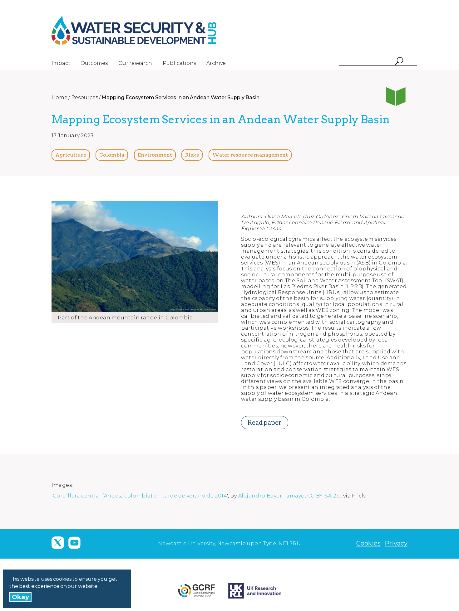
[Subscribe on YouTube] (74, 542)
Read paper (265, 422)
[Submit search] (398, 61)
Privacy (396, 543)
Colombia (111, 155)
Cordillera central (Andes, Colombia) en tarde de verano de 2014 (140, 496)
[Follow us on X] (58, 542)
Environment (155, 155)
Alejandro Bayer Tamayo (271, 496)
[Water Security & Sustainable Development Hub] (145, 30)
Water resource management (250, 155)
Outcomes (94, 63)
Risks (192, 155)
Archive (216, 63)
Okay (20, 597)
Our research (135, 63)
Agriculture (70, 155)
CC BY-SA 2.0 (324, 496)
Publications (179, 63)
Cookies (368, 543)
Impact (61, 63)
